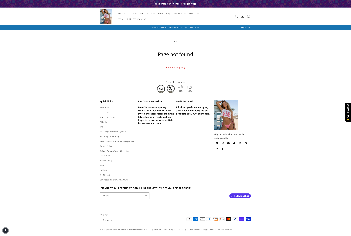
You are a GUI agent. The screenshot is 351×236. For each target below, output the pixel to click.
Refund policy (168, 230)
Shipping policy (208, 230)
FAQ (102, 127)
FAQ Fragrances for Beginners (113, 132)
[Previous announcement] (146, 27)
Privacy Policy (106, 146)
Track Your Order (107, 117)
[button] (121, 13)
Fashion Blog (106, 160)
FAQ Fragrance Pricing (109, 136)
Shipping (104, 122)
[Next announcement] (205, 27)
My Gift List (105, 175)
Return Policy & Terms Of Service (114, 151)
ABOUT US (104, 107)
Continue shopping (175, 67)
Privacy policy (181, 230)
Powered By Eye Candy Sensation (149, 230)
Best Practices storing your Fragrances (117, 141)
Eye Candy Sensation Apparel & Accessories (121, 230)
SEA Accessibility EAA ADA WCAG (114, 180)
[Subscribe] (146, 195)
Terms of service (194, 230)
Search (103, 165)
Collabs (103, 170)
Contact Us (105, 156)
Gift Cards (104, 112)
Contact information (224, 230)
